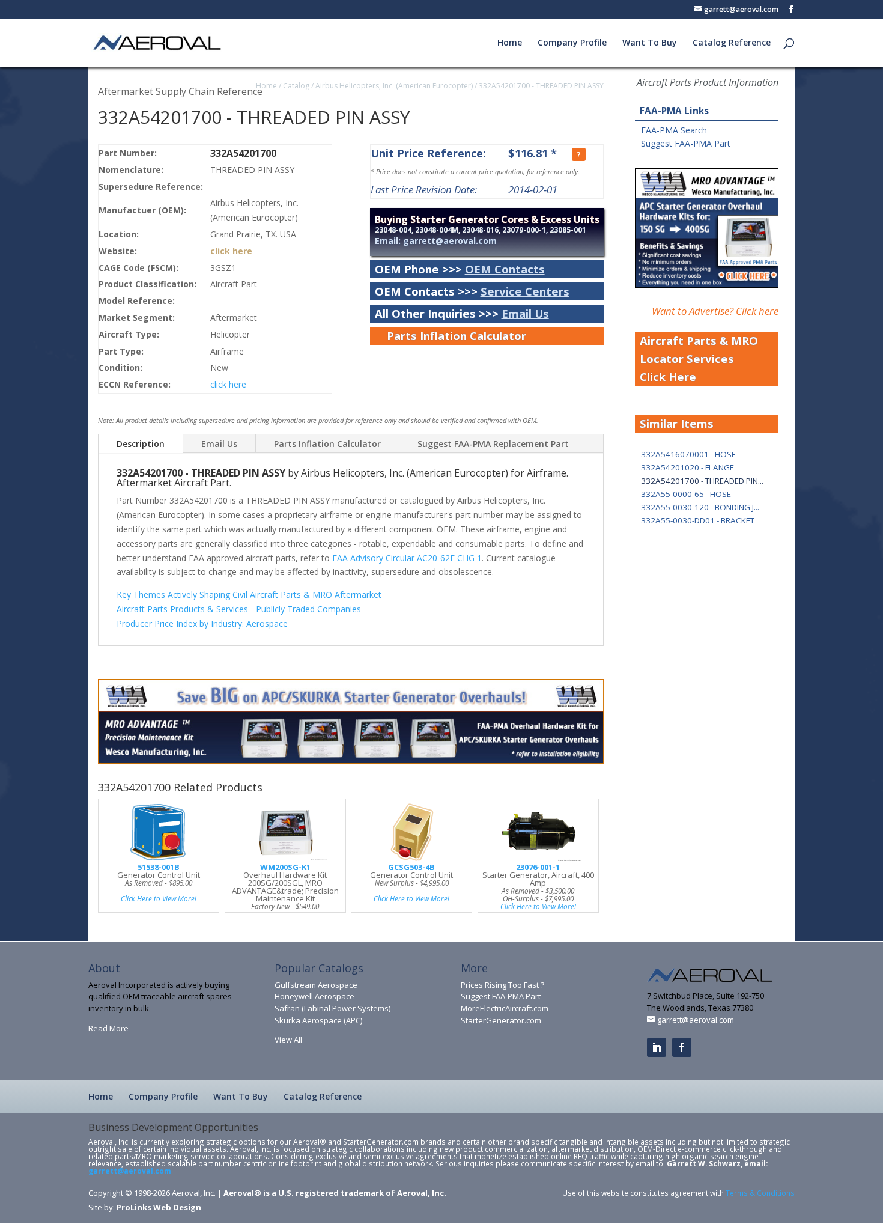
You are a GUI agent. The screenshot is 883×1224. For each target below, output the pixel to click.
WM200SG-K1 (285, 867)
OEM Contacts (505, 268)
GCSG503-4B (411, 867)
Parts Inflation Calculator (456, 335)
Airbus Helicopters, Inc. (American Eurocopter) (394, 86)
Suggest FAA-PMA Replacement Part (493, 443)
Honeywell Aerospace (314, 996)
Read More (108, 1028)
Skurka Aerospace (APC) (318, 1020)
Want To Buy (649, 43)
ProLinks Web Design (159, 1207)
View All (288, 1039)
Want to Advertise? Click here (715, 311)
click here (231, 251)
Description (141, 443)
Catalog (296, 86)
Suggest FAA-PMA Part (685, 143)
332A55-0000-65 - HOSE (686, 494)
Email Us (525, 313)
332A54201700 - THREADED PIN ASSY (541, 86)
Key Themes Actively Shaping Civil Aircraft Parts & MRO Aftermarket (249, 594)
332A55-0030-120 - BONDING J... (700, 507)
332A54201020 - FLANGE (687, 467)
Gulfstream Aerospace (316, 984)
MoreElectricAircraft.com (504, 1008)
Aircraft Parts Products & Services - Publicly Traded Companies (239, 609)
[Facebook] (681, 1047)
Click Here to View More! (158, 898)
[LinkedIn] (656, 1047)
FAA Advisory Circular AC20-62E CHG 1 (407, 558)
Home (509, 43)
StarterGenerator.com (501, 1020)
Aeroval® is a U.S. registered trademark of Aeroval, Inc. (334, 1192)
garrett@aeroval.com (129, 1170)
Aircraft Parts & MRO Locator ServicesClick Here (699, 358)
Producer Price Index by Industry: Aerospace (202, 623)
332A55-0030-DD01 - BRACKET (697, 520)
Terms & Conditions (760, 1193)
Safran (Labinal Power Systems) (332, 1008)
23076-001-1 (538, 867)
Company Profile (572, 43)
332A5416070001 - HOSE (688, 454)
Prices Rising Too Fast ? (502, 984)
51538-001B (159, 867)
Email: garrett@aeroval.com (436, 240)
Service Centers (525, 291)
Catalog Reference (732, 43)
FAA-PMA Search (674, 130)
